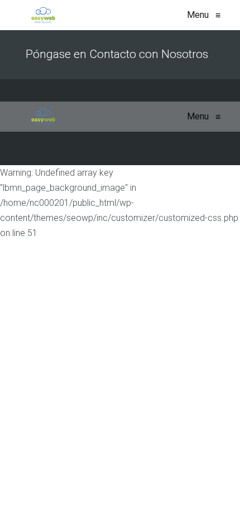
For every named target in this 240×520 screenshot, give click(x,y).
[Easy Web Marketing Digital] (43, 15)
